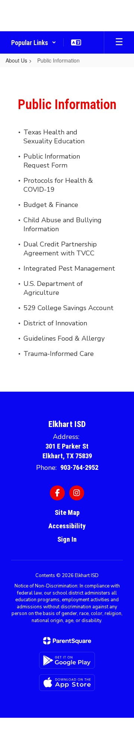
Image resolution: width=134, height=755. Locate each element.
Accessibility (67, 526)
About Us (16, 60)
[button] (34, 42)
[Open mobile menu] (119, 42)
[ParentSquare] (67, 640)
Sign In (67, 539)
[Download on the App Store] (67, 682)
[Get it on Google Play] (67, 660)
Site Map (67, 512)
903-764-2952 (79, 467)
